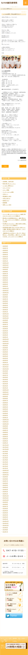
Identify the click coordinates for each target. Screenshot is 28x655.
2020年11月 (5, 392)
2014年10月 (6, 525)
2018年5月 (5, 434)
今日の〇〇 (5, 194)
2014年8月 (5, 529)
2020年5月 (5, 404)
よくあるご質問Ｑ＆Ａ (8, 185)
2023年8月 (5, 322)
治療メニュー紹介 (7, 204)
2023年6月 (5, 326)
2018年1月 (5, 442)
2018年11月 (5, 421)
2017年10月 (6, 449)
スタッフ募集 (6, 190)
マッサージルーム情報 (8, 192)
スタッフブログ (6, 187)
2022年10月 (6, 343)
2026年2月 (5, 258)
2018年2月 (5, 440)
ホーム (2, 638)
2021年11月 (5, 366)
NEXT (22, 166)
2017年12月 (6, 445)
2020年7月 (5, 400)
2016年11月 (5, 472)
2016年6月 (5, 483)
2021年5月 (5, 379)
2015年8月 (5, 504)
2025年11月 (5, 265)
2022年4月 (5, 356)
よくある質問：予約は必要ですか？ (12, 14)
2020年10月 (6, 394)
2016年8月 (5, 479)
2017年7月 (5, 455)
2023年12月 (6, 313)
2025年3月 (5, 282)
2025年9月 (5, 269)
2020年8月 (5, 398)
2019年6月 (5, 413)
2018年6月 (5, 432)
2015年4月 (5, 512)
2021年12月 (6, 364)
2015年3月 (5, 515)
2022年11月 (5, 341)
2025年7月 (5, 273)
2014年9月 (5, 527)
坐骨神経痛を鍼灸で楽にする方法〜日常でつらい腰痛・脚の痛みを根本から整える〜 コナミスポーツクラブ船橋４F (14, 229)
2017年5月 (5, 459)
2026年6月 (5, 250)
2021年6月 (5, 377)
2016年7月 (5, 481)
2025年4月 (5, 280)
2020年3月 (5, 409)
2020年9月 (5, 396)
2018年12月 (6, 419)
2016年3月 (5, 489)
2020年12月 (6, 390)
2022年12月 (6, 339)
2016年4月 (5, 487)
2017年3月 (5, 464)
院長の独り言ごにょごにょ (9, 183)
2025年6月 (5, 275)
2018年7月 (5, 430)
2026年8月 (5, 246)
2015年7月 (5, 506)
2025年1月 (5, 286)
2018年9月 (5, 426)
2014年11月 (5, 523)
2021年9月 (5, 371)
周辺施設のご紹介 (7, 196)
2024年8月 (5, 296)
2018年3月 (5, 438)
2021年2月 (5, 385)
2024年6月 (5, 301)
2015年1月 (5, 519)
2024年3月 (5, 307)
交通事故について (16, 641)
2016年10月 (6, 474)
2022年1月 (5, 362)
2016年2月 (5, 491)
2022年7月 (5, 349)
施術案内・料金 (16, 638)
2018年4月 (5, 436)
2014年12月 (6, 521)
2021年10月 (6, 368)
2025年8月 (5, 271)
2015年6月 (5, 508)
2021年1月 (5, 387)
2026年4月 (5, 254)
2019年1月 (5, 417)
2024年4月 (5, 305)
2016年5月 (5, 485)
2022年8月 (5, 347)
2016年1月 (5, 493)
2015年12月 (6, 495)
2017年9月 (5, 451)
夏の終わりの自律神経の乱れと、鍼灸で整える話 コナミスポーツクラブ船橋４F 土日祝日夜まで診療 (14, 220)
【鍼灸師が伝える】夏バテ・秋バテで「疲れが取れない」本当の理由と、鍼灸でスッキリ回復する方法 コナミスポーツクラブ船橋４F (14, 235)
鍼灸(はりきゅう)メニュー (10, 639)
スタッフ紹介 (8, 638)
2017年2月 (5, 466)
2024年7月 (5, 299)
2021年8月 (5, 373)
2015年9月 (5, 502)
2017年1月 (5, 468)
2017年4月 (5, 462)
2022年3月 (5, 358)
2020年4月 (5, 407)
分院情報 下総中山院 (8, 181)
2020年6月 (5, 402)
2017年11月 (5, 447)
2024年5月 (5, 303)
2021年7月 (5, 375)
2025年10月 (6, 267)
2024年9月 (5, 294)
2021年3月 (5, 383)
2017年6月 (5, 457)
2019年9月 (5, 411)
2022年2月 (5, 360)
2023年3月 (5, 332)
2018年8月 (5, 428)
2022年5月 (5, 354)
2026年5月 (5, 252)
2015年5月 (5, 510)
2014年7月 (5, 531)
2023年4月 (5, 330)
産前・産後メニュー (6, 641)
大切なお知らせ (6, 198)
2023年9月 (5, 320)
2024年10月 (6, 292)
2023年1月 (5, 337)
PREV (5, 166)
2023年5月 (5, 328)
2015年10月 (6, 500)
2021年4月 (5, 381)
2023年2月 (5, 335)
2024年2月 (5, 309)
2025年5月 (5, 277)
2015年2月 (5, 517)
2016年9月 (5, 476)
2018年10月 (6, 423)
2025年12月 (6, 263)
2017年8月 (5, 453)
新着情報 (5, 202)
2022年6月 (5, 351)
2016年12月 (6, 470)
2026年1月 (5, 261)
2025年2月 (5, 284)
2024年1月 (5, 311)
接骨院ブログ (6, 200)
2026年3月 (5, 256)
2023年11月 (5, 316)
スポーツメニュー (22, 639)
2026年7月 (5, 248)
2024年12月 (6, 288)
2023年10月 (6, 318)
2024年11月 (5, 290)
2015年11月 (5, 498)
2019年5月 (5, 415)
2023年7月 (5, 324)
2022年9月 (5, 345)
